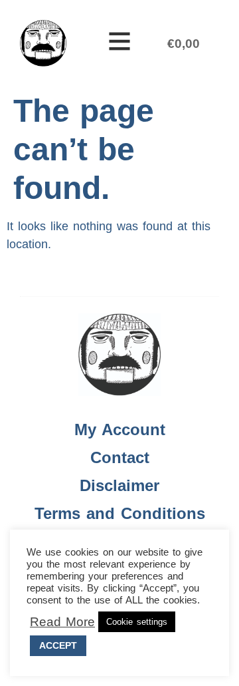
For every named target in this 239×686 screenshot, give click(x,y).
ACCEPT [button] (58, 645)
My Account (119, 429)
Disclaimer (119, 485)
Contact (119, 457)
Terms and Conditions (120, 513)
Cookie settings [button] (136, 622)
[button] (119, 43)
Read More (62, 622)
